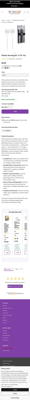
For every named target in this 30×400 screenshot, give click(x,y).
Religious (5, 320)
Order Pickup (6, 350)
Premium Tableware (7, 22)
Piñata (4, 318)
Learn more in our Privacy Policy (9, 384)
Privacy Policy (6, 363)
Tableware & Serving (18, 20)
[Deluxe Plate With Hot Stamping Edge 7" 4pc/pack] (17, 218)
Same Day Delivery (8, 348)
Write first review (16, 286)
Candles (5, 310)
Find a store (5, 338)
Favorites (5, 333)
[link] (15, 6)
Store (8, 20)
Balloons (5, 305)
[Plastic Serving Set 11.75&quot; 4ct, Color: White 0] (15, 38)
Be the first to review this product (15, 282)
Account (5, 330)
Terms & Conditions (7, 361)
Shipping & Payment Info (9, 366)
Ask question (19, 59)
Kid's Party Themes (7, 315)
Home (3, 20)
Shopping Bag (6, 335)
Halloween (5, 313)
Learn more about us (6, 386)
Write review (12, 59)
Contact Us (5, 340)
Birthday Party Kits (7, 308)
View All (5, 322)
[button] (15, 12)
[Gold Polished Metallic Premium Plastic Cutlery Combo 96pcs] (7, 218)
